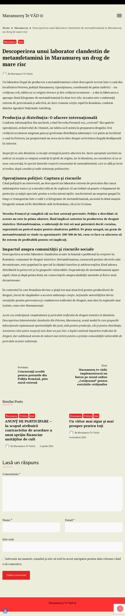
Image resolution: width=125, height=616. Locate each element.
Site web (8, 539)
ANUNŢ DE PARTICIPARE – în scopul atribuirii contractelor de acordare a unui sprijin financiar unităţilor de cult (28, 430)
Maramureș (10, 41)
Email (70, 520)
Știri (21, 41)
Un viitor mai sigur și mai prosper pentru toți (91, 423)
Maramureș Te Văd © (62, 603)
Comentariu (11, 474)
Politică (24, 415)
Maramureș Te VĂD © (22, 15)
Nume (7, 520)
